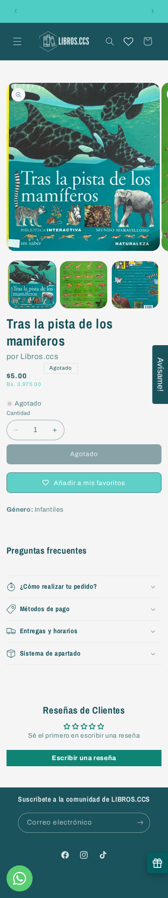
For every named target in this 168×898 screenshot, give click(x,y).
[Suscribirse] (140, 823)
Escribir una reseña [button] (84, 757)
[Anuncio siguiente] (152, 11)
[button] (17, 41)
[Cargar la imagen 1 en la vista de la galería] (32, 284)
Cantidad (18, 413)
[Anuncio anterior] (15, 11)
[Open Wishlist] (128, 41)
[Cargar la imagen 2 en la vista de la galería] (83, 284)
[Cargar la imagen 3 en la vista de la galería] (135, 284)
